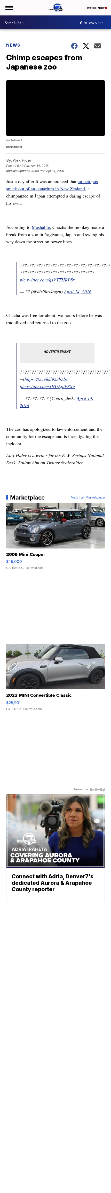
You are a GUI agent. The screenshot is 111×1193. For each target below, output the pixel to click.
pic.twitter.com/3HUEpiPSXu (47, 386)
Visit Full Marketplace (88, 497)
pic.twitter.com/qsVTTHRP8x (47, 280)
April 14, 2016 (77, 291)
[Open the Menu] (8, 7)
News (13, 45)
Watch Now (96, 8)
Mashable (41, 227)
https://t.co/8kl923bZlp (46, 379)
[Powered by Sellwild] (97, 789)
